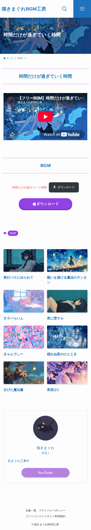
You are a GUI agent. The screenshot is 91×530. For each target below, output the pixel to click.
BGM (13, 233)
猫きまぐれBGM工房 (24, 9)
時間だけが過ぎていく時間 (29, 187)
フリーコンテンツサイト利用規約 (45, 516)
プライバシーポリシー (52, 510)
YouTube (45, 472)
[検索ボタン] (64, 9)
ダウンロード (66, 187)
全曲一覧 (31, 510)
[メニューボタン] (82, 9)
